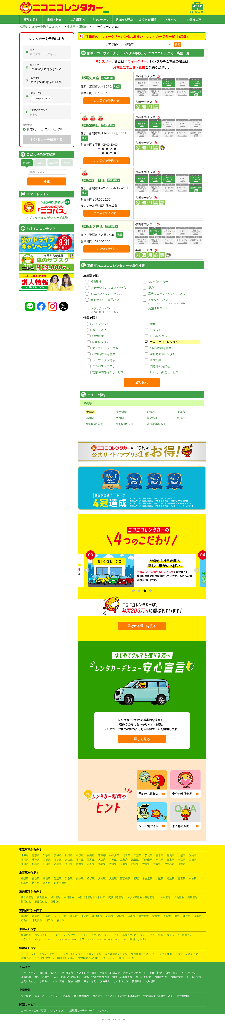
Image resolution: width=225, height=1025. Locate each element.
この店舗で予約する (106, 100)
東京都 (102, 855)
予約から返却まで (110, 972)
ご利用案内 (77, 19)
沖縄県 (71, 26)
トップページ (28, 972)
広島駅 (24, 882)
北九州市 (37, 920)
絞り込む (142, 382)
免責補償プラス (139, 953)
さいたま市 (60, 916)
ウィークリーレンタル (164, 342)
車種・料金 (54, 19)
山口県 (47, 863)
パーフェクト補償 (103, 360)
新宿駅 (47, 878)
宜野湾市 (122, 411)
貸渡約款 (137, 981)
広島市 (24, 920)
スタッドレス (158, 329)
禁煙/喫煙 (27, 125)
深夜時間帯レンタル (163, 354)
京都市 (156, 916)
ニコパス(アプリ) (44, 958)
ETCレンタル (158, 336)
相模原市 (97, 916)
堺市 (176, 916)
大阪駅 (159, 878)
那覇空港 (55, 901)
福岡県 (102, 863)
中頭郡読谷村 (94, 424)
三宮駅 (181, 878)
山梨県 (181, 855)
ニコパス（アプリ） (105, 366)
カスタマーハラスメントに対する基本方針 (116, 995)
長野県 (47, 859)
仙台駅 (35, 878)
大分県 (146, 863)
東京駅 (80, 878)
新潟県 (58, 859)
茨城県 (148, 855)
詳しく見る (142, 739)
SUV (151, 287)
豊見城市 (152, 417)
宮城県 (58, 855)
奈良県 (159, 859)
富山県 (69, 859)
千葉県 (137, 855)
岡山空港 (179, 897)
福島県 (91, 855)
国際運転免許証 (160, 366)
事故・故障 (90, 981)
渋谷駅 (69, 878)
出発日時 (34, 64)
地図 (117, 86)
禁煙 (153, 323)
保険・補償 (74, 981)
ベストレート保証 (86, 972)
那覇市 (83, 26)
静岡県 (24, 859)
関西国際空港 (115, 897)
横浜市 (74, 916)
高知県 (91, 863)
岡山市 (197, 916)
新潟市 (109, 916)
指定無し (32, 129)
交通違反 (105, 981)
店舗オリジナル (158, 308)
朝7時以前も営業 (160, 348)
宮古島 (181, 417)
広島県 (35, 863)
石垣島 (151, 411)
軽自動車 (96, 281)
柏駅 (136, 878)
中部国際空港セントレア (91, 897)
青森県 (35, 855)
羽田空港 (69, 897)
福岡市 (49, 920)
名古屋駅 (147, 878)
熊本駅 (47, 882)
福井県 (91, 859)
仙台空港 (42, 897)
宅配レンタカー (102, 342)
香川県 (69, 863)
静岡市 (120, 916)
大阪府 (102, 859)
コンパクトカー (158, 281)
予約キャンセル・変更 (51, 981)
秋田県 (69, 855)
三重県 (170, 859)
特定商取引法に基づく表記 (158, 995)
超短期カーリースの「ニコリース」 (89, 1010)
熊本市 (60, 920)
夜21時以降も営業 (103, 354)
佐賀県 (113, 863)
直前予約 (155, 360)
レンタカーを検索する (47, 139)
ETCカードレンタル (71, 953)
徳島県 (58, 863)
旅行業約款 (183, 995)
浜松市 (131, 916)
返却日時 (35, 77)
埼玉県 (126, 855)
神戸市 (186, 916)
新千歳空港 (27, 897)
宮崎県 (157, 863)
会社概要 (26, 995)
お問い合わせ (28, 981)
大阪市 (167, 916)
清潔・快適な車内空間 (96, 977)
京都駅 (192, 878)
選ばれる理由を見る (142, 626)
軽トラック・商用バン (105, 299)
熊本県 (135, 863)
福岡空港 (26, 901)
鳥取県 (181, 859)
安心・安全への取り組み (66, 977)
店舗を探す (31, 19)
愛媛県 (80, 863)
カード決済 (99, 329)
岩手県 (47, 855)
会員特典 (26, 977)
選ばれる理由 (124, 19)
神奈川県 (114, 855)
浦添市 (181, 411)
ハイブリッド (100, 323)
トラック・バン (158, 299)
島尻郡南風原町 (156, 424)
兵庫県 (113, 859)
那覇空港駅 (60, 882)
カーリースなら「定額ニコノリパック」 (43, 1010)
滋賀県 (135, 859)
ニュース (39, 995)
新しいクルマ (143, 977)
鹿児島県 (169, 863)
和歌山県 (147, 859)
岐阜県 (35, 859)
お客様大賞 (176, 977)
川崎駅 (102, 878)
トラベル (170, 19)
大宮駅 (113, 878)
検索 (177, 44)
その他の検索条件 (38, 110)
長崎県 (124, 863)
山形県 (80, 855)
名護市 (90, 417)
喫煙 (60, 129)
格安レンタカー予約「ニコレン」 (41, 26)
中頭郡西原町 (124, 424)
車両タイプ (36, 93)
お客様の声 (194, 19)
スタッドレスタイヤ (186, 953)
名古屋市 (144, 916)
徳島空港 (192, 897)
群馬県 (170, 855)
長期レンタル (93, 953)
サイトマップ (120, 981)
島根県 (192, 859)
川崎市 (85, 916)
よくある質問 (147, 19)
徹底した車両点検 (122, 977)
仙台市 (35, 916)
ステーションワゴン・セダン (109, 287)
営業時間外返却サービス (108, 372)
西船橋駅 (125, 878)
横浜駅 (91, 878)
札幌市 (24, 916)
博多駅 (35, 882)
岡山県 (24, 863)
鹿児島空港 (41, 901)
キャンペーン (100, 19)
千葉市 (47, 916)
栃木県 (159, 855)
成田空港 (55, 897)
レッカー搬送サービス (164, 372)
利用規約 (150, 981)
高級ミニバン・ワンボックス (166, 293)
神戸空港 (165, 897)
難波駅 (170, 878)
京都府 (124, 859)
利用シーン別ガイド (134, 972)
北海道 (24, 855)
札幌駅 (24, 878)
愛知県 (192, 855)
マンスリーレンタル (105, 348)
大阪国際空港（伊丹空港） (142, 897)
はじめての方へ (48, 972)
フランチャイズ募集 (59, 995)
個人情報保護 (81, 995)
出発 (32, 49)
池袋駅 (58, 878)
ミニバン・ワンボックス (106, 293)
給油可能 (98, 336)
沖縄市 (120, 417)
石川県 (80, 859)
